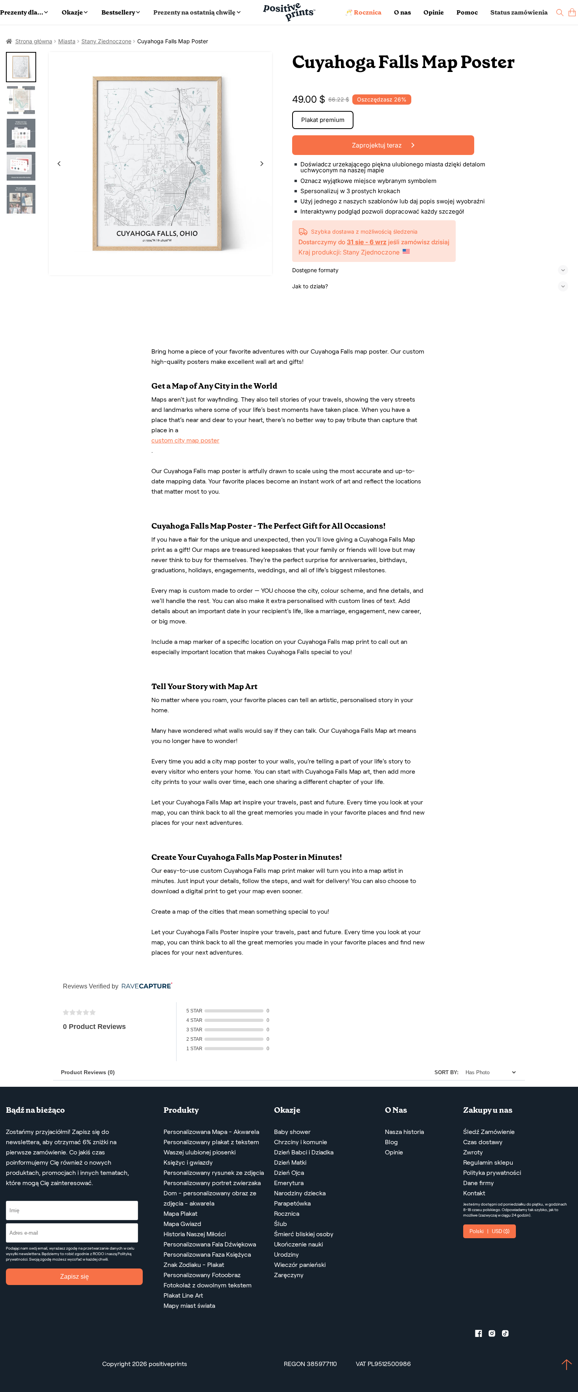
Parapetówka (292, 1203)
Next (261, 163)
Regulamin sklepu (488, 1162)
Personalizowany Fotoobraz (202, 1275)
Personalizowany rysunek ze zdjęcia (214, 1172)
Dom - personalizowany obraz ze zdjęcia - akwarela (210, 1198)
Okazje (72, 12)
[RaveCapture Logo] (145, 986)
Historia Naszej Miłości (195, 1234)
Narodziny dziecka (300, 1193)
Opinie (433, 12)
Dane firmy (478, 1183)
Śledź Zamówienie (489, 1131)
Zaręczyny (289, 1275)
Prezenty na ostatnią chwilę (194, 12)
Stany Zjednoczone (106, 41)
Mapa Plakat (180, 1213)
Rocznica (286, 1213)
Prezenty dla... (21, 12)
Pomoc (467, 12)
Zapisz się (74, 1276)
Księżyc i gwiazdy (188, 1162)
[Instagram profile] (495, 1335)
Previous (59, 163)
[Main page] (289, 12)
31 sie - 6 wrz (367, 242)
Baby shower (292, 1131)
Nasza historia (404, 1131)
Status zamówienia (519, 12)
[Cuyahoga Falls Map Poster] (160, 164)
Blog (391, 1142)
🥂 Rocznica (363, 12)
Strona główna (33, 41)
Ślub (280, 1224)
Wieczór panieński (300, 1264)
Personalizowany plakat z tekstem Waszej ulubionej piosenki (211, 1147)
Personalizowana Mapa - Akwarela (211, 1131)
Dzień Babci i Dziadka (303, 1152)
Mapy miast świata (189, 1305)
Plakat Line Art (183, 1295)
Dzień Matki (290, 1162)
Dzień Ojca (289, 1172)
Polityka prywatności (492, 1172)
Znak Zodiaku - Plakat (194, 1264)
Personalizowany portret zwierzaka (212, 1183)
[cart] (572, 12)
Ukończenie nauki (298, 1244)
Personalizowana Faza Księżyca (207, 1254)
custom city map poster (185, 440)
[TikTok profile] (508, 1335)
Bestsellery (118, 12)
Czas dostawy (483, 1142)
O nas (402, 12)
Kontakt (474, 1193)
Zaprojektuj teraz (377, 145)
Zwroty (473, 1152)
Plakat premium (322, 120)
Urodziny (286, 1254)
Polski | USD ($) (489, 1231)
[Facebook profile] (481, 1335)
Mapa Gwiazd (182, 1224)
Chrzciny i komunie (300, 1142)
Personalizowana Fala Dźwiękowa (210, 1244)
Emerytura (289, 1183)
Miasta (66, 41)
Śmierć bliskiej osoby (303, 1234)
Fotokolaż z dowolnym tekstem (208, 1285)
